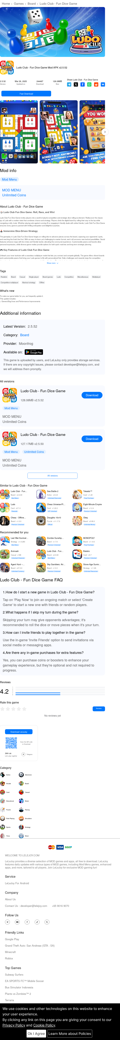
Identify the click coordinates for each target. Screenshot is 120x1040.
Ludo (59, 277)
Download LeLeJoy (18, 731)
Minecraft (10, 952)
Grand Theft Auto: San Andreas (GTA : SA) (30, 945)
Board (32, 3)
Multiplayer (96, 277)
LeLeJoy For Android (17, 883)
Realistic (4, 277)
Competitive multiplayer (9, 282)
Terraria (9, 1000)
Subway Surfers (14, 974)
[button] (105, 131)
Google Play (12, 939)
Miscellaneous (83, 277)
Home (6, 3)
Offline (41, 282)
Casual (22, 277)
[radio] (2, 708)
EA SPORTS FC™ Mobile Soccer (24, 981)
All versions (53, 475)
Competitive (69, 277)
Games (19, 3)
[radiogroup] (13, 708)
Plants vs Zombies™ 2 (18, 994)
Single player (34, 277)
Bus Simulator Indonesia (19, 987)
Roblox (9, 958)
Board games (48, 277)
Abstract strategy (28, 282)
